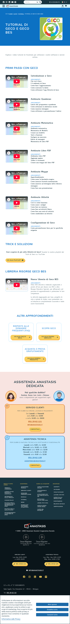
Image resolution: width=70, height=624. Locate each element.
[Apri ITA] (66, 2)
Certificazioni (58, 506)
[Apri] (3, 6)
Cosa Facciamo (59, 492)
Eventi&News (58, 501)
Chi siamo (57, 489)
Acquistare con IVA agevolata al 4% (43, 495)
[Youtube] (12, 2)
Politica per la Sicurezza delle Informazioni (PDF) (10, 504)
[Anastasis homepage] (12, 6)
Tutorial (21, 14)
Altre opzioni (52, 604)
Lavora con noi (59, 494)
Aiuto (15, 14)
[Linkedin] (9, 2)
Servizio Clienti (26, 490)
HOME (10, 14)
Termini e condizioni (8, 488)
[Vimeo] (15, 2)
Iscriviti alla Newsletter (58, 498)
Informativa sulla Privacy (9, 497)
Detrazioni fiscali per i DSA (42, 499)
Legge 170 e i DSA (42, 503)
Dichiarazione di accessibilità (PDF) (10, 514)
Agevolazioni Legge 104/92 (41, 506)
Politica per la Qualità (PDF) (9, 509)
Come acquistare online (43, 487)
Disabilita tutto (52, 610)
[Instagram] (6, 2)
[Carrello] (66, 6)
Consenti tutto (52, 615)
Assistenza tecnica (24, 487)
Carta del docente (40, 510)
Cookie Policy (9, 500)
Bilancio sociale (59, 504)
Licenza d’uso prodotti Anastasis (9, 493)
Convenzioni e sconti (42, 491)
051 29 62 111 (11, 593)
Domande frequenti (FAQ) (26, 493)
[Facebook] (4, 2)
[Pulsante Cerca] (40, 2)
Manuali (23, 497)
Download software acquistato (25, 506)
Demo (22, 502)
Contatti (56, 487)
